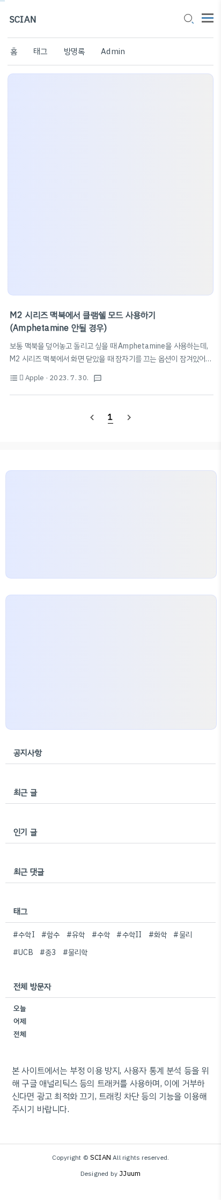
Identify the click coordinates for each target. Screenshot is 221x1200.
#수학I (24, 934)
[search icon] (188, 20)
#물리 (182, 934)
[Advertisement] (110, 184)
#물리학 (75, 952)
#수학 (101, 934)
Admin (113, 51)
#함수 (50, 934)
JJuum (130, 1173)
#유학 (76, 934)
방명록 (74, 51)
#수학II (129, 934)
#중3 (48, 952)
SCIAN (23, 19)
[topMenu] (207, 17)
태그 (40, 51)
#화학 (158, 934)
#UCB (23, 952)
